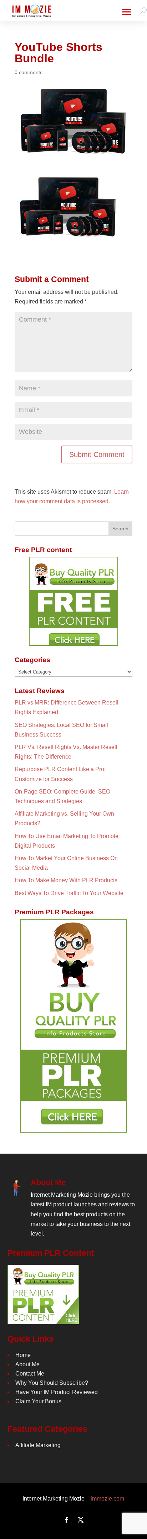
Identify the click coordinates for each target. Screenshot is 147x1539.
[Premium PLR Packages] (73, 1026)
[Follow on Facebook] (66, 1519)
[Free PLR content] (73, 601)
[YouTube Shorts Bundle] (68, 237)
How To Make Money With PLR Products (66, 880)
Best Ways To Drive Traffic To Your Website (69, 893)
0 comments (28, 72)
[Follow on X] (80, 1519)
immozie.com (107, 1499)
